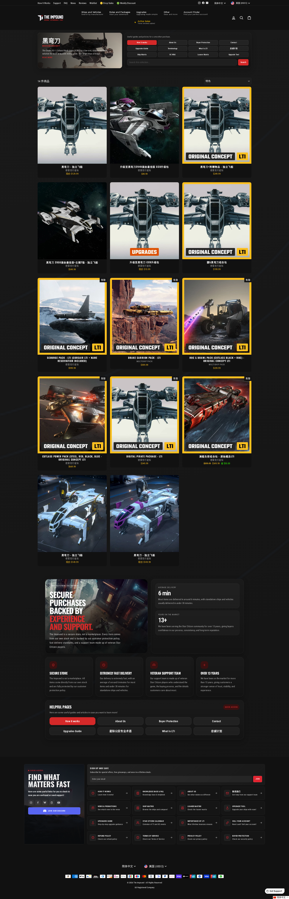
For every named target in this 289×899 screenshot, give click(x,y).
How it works (142, 42)
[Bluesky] (45, 802)
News (73, 3)
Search (243, 62)
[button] (281, 897)
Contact (234, 42)
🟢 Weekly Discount (126, 3)
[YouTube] (59, 802)
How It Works (44, 3)
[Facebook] (38, 802)
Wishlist (93, 3)
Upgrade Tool (234, 55)
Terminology (172, 49)
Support (57, 3)
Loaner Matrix (203, 55)
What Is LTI (203, 49)
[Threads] (52, 802)
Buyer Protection (203, 42)
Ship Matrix (141, 55)
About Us (172, 42)
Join (258, 779)
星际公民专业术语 (120, 731)
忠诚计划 (234, 49)
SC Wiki (172, 55)
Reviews (83, 3)
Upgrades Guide (142, 49)
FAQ (66, 3)
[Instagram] (31, 802)
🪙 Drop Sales (107, 3)
